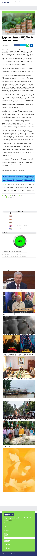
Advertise (5, 529)
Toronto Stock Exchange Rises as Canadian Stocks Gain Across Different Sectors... (14, 256)
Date (4, 44)
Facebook (9, 543)
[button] (18, 1)
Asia (18, 12)
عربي (16, 1)
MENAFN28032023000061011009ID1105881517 (13, 170)
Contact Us (5, 527)
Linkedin (9, 548)
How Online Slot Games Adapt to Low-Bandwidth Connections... (11, 251)
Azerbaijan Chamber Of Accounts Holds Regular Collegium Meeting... (18, 379)
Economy (32, 12)
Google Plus (10, 545)
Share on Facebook (16, 45)
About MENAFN (6, 530)
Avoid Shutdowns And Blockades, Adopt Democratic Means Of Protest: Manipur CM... (18, 314)
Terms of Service (6, 525)
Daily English (6, 534)
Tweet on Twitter (23, 45)
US (5, 12)
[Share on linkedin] (31, 45)
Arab (14, 12)
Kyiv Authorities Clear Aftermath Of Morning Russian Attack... (18, 334)
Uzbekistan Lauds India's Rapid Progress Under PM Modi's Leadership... (18, 290)
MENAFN (5, 49)
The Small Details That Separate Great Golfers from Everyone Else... (12, 254)
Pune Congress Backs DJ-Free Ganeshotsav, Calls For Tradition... (16, 420)
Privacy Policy (6, 526)
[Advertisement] (18, 8)
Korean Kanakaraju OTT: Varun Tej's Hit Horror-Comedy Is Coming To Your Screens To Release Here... (18, 355)
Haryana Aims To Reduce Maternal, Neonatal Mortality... (17, 492)
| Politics (26, 12)
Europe (10, 12)
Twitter (9, 544)
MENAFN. (8, 553)
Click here (10, 520)
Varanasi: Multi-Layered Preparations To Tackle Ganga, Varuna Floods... (19, 399)
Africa (22, 12)
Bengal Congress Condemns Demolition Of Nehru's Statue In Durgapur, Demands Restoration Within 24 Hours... (19, 446)
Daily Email (9, 547)
